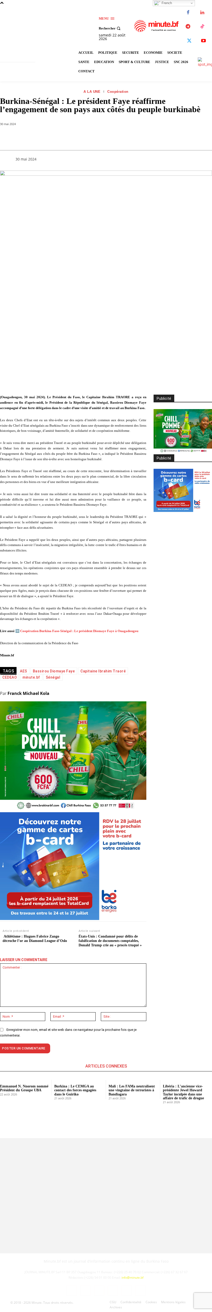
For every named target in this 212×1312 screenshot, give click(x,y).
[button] (110, 28)
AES (23, 671)
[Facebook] (188, 12)
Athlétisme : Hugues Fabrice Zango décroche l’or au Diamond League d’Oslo (35, 938)
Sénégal (53, 677)
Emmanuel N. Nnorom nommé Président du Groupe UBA (24, 1088)
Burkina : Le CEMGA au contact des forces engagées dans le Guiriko (75, 1090)
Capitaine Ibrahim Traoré (103, 671)
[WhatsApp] (64, 137)
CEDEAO (9, 677)
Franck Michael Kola (28, 693)
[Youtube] (203, 41)
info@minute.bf (132, 1277)
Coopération (117, 92)
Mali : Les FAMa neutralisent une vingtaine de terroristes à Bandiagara (132, 1090)
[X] (189, 41)
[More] (112, 137)
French (166, 3)
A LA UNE (92, 92)
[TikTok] (202, 27)
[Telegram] (188, 27)
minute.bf (31, 677)
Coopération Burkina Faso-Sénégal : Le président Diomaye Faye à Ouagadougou (79, 631)
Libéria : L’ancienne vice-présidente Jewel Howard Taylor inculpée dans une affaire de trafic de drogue (183, 1092)
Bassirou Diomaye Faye (54, 671)
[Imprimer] (100, 137)
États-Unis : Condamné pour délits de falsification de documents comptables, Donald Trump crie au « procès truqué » (110, 940)
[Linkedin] (202, 12)
